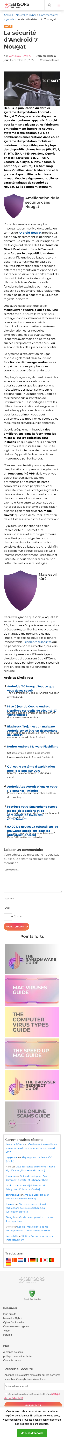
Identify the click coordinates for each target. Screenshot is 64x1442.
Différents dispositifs (38, 642)
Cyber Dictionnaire (13, 1322)
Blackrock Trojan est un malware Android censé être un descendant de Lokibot (32, 728)
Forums (7, 1334)
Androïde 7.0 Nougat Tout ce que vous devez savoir (30, 688)
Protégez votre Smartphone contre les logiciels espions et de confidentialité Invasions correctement (32, 808)
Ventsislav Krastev (20, 56)
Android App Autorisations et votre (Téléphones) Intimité (32, 788)
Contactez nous (12, 1360)
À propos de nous (13, 1352)
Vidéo (6, 1330)
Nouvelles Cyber (26, 15)
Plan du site (9, 1314)
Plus (6, 1346)
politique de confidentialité (34, 1423)
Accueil (8, 15)
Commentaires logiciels (16, 1326)
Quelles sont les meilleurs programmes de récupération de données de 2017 (31, 1148)
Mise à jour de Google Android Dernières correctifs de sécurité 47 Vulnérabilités (32, 708)
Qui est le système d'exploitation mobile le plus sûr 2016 (31, 768)
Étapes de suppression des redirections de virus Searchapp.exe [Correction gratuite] (27, 1208)
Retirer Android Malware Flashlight (32, 746)
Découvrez (10, 1308)
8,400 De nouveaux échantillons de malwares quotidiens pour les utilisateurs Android (32, 828)
